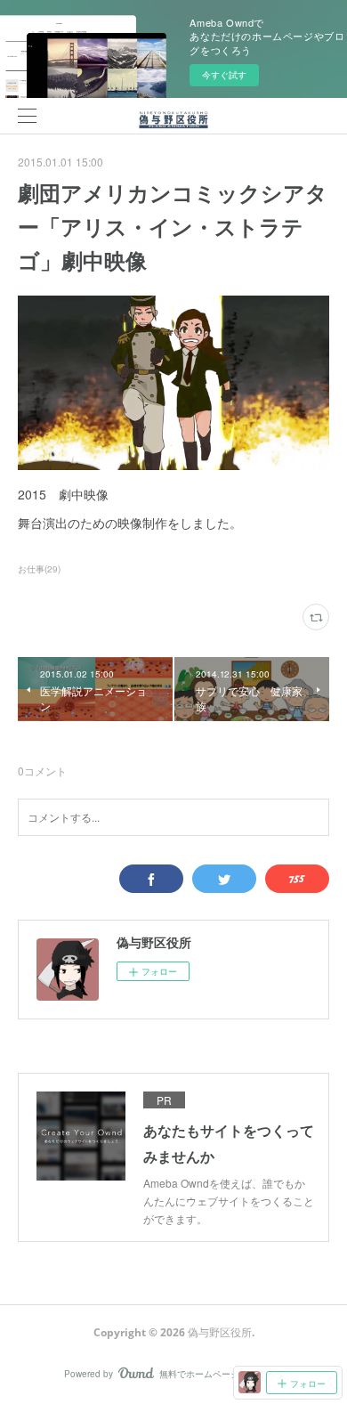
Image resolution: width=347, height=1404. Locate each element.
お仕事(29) (39, 569)
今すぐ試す (224, 75)
